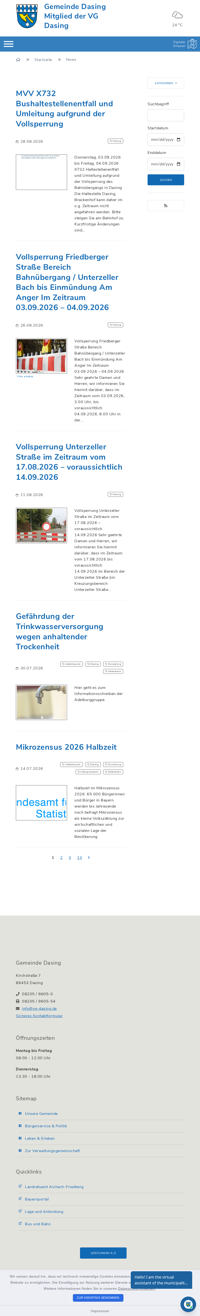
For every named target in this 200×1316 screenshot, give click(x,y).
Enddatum (157, 152)
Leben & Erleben (40, 1138)
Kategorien (164, 83)
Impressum (100, 1311)
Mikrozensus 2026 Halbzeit (66, 747)
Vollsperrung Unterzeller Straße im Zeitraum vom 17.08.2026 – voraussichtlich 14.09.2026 (69, 462)
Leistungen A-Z (103, 1253)
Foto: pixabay (25, 376)
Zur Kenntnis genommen (98, 1297)
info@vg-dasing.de (39, 1008)
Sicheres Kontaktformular (39, 1016)
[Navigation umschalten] (8, 44)
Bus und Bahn (38, 1224)
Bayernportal (37, 1199)
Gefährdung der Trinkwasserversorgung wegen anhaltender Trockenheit (59, 631)
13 (79, 857)
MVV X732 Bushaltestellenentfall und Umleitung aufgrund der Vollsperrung (64, 108)
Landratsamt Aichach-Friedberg (54, 1187)
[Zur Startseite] (18, 59)
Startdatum (158, 128)
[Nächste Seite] (89, 858)
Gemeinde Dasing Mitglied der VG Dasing (75, 16)
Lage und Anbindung (44, 1211)
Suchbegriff (158, 104)
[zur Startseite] (27, 16)
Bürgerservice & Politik (46, 1126)
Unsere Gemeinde (41, 1113)
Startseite (43, 59)
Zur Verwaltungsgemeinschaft (52, 1151)
